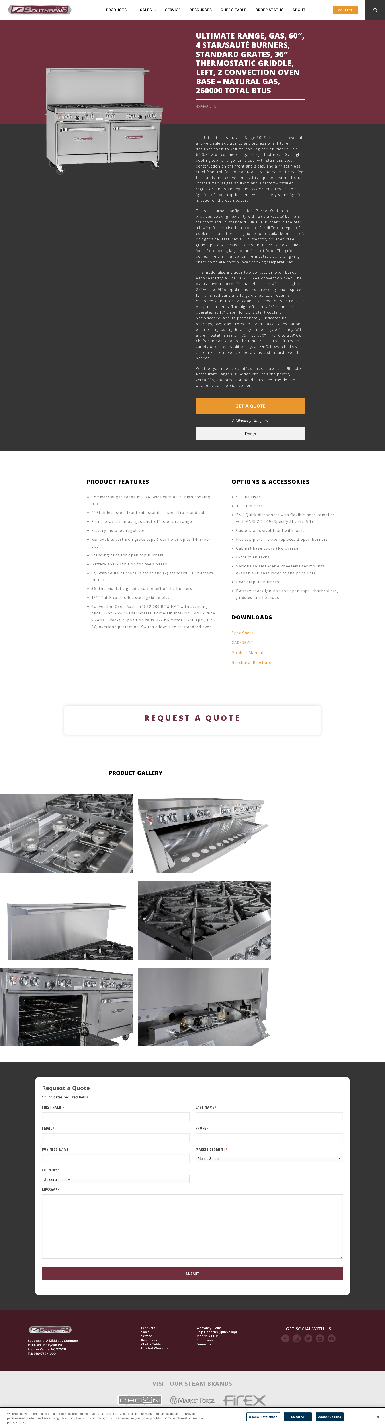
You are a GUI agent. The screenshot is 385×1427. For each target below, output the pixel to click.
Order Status (269, 10)
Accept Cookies (329, 1416)
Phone (202, 1128)
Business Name (56, 1149)
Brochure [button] (241, 662)
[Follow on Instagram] (296, 1338)
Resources (201, 10)
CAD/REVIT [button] (242, 642)
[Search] (375, 10)
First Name (53, 1107)
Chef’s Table (233, 10)
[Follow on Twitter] (308, 1338)
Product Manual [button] (247, 652)
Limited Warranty (155, 1348)
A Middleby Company (250, 420)
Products (116, 10)
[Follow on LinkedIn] (319, 1338)
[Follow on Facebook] (285, 1338)
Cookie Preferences (263, 1416)
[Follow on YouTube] (331, 1338)
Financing (204, 1344)
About (299, 10)
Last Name (206, 1107)
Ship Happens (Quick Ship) (217, 1332)
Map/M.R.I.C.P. (208, 1336)
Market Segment (211, 1149)
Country (50, 1170)
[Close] (378, 1417)
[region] (192, 1417)
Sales (146, 10)
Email (48, 1128)
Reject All (297, 1416)
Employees (205, 1340)
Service (173, 10)
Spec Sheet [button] (243, 632)
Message (50, 1189)
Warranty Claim (209, 1328)
